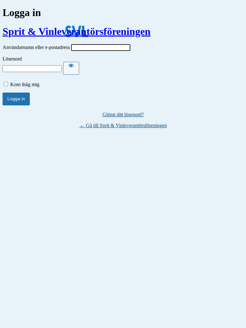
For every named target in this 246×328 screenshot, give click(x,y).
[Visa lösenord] (71, 68)
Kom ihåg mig (24, 84)
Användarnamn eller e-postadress (36, 47)
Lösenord (12, 59)
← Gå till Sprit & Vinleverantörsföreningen (123, 125)
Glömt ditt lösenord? (123, 114)
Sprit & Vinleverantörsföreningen (77, 31)
